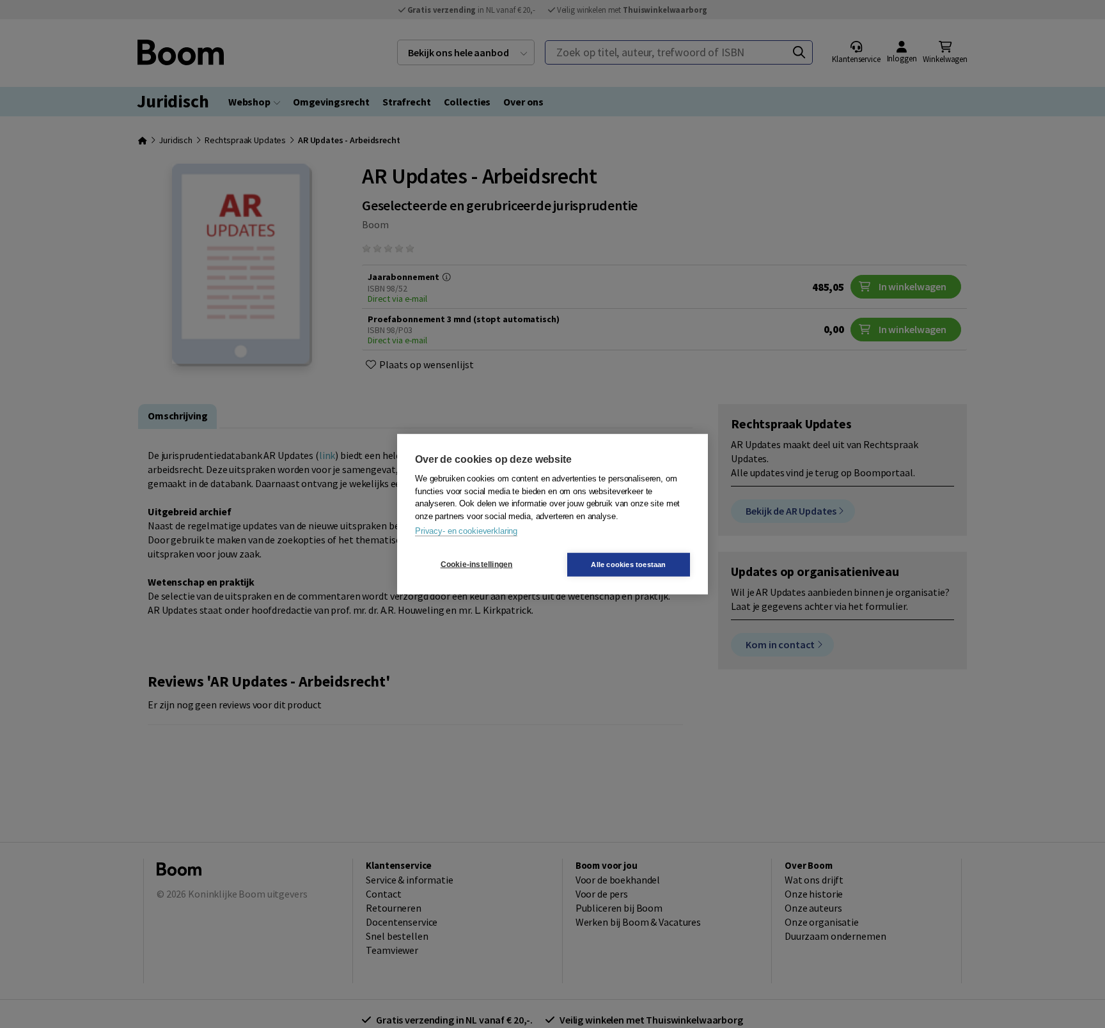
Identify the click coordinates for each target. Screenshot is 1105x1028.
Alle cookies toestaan (628, 564)
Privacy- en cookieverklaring (466, 531)
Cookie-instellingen (477, 564)
